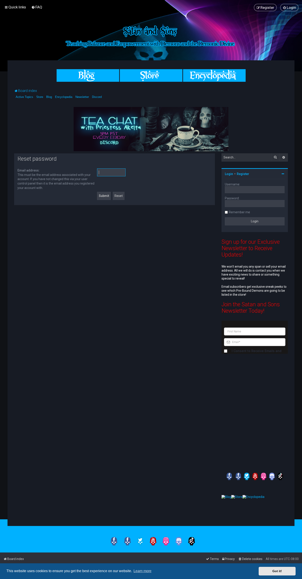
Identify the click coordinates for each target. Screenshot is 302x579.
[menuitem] (36, 7)
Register (243, 174)
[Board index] (151, 35)
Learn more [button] (142, 571)
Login (229, 174)
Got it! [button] (277, 571)
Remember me (239, 212)
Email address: (28, 170)
